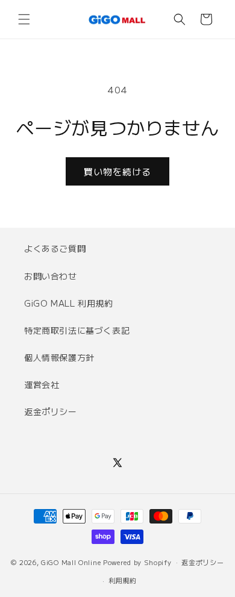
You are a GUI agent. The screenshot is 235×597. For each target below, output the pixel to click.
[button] (24, 19)
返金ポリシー (50, 411)
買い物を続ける (117, 171)
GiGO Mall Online (71, 561)
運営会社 (41, 384)
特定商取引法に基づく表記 (77, 330)
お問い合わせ (50, 276)
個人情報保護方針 (59, 357)
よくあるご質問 (55, 248)
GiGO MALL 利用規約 (68, 303)
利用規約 (122, 580)
